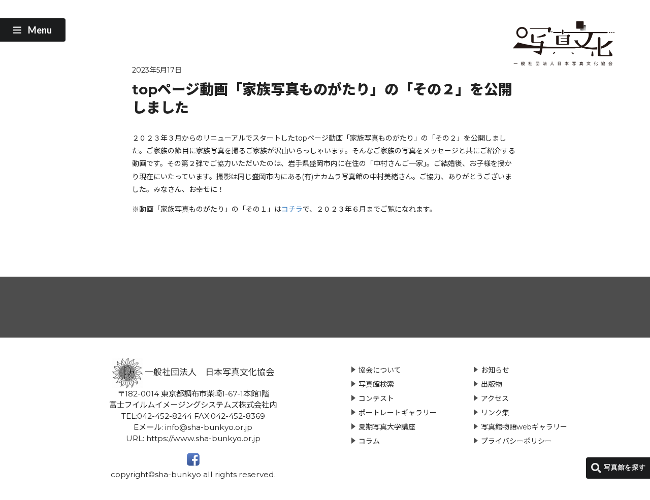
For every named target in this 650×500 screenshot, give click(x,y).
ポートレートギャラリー (398, 412)
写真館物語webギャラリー (524, 426)
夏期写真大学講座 (387, 426)
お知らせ (495, 370)
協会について (380, 370)
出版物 (491, 384)
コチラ (292, 209)
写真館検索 (376, 384)
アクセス (495, 398)
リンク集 (495, 412)
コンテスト (376, 398)
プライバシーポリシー (516, 441)
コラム (369, 441)
